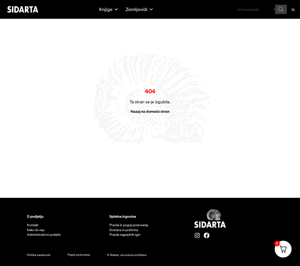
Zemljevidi (136, 9)
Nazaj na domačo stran (150, 111)
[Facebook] (207, 235)
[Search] (281, 9)
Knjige (105, 9)
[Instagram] (197, 235)
